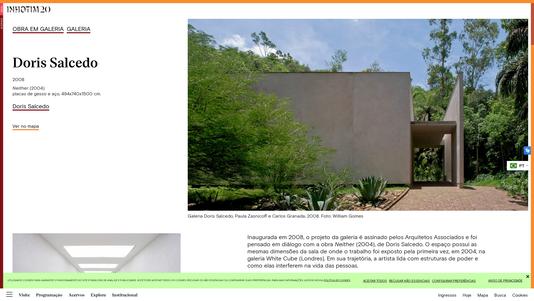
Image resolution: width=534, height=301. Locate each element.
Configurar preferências (454, 281)
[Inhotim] (28, 9)
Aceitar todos (375, 281)
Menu (1, 9)
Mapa (482, 294)
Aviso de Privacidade (505, 280)
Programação (49, 295)
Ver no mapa (26, 126)
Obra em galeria (38, 28)
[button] (528, 276)
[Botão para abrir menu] (9, 295)
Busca (500, 294)
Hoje (467, 294)
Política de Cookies (337, 280)
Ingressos (447, 294)
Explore (98, 295)
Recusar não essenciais (409, 281)
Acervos (1, 23)
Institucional (124, 295)
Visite (24, 295)
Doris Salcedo (31, 106)
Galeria (78, 28)
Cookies (520, 294)
